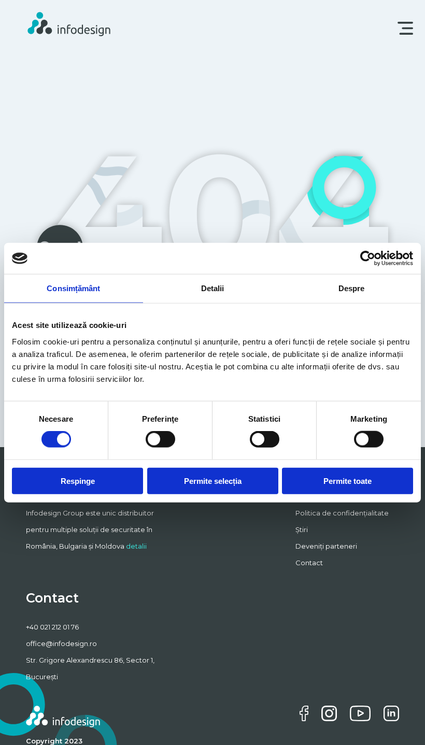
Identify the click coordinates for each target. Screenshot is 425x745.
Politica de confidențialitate (342, 513)
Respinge (78, 480)
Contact (309, 562)
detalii (136, 546)
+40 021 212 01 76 (52, 627)
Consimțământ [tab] (73, 288)
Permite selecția (213, 480)
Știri (301, 529)
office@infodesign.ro (61, 643)
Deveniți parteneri (326, 546)
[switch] (160, 439)
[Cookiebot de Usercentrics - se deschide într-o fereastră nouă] (367, 258)
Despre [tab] (351, 288)
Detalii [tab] (212, 288)
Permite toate (347, 480)
